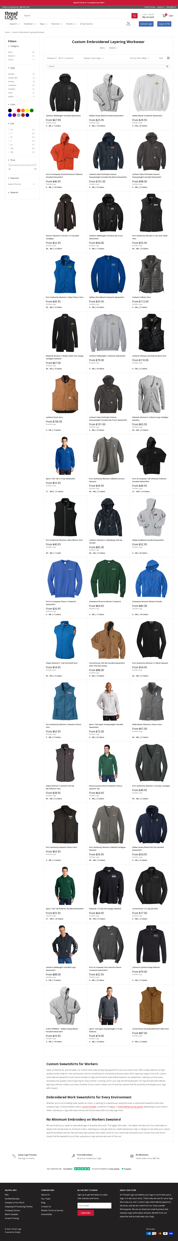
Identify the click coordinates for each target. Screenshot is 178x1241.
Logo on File (164, 23)
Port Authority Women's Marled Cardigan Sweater (107, 848)
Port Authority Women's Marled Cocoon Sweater (106, 480)
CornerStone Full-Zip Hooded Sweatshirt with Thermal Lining (107, 664)
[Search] (135, 15)
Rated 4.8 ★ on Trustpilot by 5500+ (89, 2)
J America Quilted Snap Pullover (146, 967)
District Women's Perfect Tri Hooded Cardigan (62, 237)
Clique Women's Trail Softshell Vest (61, 663)
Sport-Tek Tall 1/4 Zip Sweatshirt (60, 478)
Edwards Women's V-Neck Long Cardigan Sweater (150, 418)
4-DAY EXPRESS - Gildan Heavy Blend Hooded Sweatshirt (62, 1030)
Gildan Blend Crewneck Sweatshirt (147, 115)
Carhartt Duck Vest (54, 417)
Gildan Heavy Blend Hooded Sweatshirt (106, 115)
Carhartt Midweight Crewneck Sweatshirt (107, 356)
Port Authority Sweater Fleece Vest (61, 847)
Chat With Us (171, 7)
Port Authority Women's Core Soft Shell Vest (149, 237)
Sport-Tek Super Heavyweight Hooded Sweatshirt (106, 725)
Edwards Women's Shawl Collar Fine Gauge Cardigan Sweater (65, 357)
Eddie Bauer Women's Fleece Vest (147, 724)
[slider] (9, 165)
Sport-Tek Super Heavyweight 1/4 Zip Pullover (105, 1030)
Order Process (149, 7)
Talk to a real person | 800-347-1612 (15, 7)
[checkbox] (21, 52)
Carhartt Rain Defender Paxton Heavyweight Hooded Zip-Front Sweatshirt (108, 418)
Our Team (45, 1198)
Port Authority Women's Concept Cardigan (151, 786)
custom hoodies (89, 1106)
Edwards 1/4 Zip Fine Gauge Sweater (105, 908)
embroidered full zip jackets (130, 1106)
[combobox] (77, 15)
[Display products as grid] (168, 58)
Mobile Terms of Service (52, 1210)
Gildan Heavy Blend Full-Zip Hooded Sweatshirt (148, 848)
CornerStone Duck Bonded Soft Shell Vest (150, 1029)
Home (7, 32)
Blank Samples (11, 1214)
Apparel (13, 23)
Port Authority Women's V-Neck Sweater (150, 663)
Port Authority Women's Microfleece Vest (64, 540)
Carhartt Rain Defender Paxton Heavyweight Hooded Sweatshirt (146, 175)
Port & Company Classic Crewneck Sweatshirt (61, 602)
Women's (112, 48)
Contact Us (46, 1206)
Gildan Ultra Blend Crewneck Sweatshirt (106, 297)
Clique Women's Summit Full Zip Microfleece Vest (60, 787)
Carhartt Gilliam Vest (141, 297)
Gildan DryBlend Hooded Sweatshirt (148, 540)
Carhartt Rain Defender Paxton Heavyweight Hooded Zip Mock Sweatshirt (108, 175)
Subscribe (85, 1213)
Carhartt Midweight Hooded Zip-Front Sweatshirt (106, 237)
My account (148, 17)
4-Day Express (86, 23)
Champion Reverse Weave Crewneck (105, 601)
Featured (55, 23)
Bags (42, 23)
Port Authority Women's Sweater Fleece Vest (63, 725)
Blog (43, 1202)
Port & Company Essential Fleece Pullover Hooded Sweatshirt (64, 175)
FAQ (6, 1194)
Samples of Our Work (14, 1202)
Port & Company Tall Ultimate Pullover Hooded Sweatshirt (149, 480)
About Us (160, 7)
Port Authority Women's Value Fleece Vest (64, 297)
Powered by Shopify (12, 1232)
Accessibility (46, 1214)
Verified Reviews (12, 1198)
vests (112, 1106)
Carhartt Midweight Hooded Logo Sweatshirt (61, 968)
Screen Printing (12, 1218)
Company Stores (12, 1210)
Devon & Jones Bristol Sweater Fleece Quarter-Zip (105, 787)
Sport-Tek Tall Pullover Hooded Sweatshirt (65, 908)
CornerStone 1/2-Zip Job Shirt (145, 908)
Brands (69, 23)
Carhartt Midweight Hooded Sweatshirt (63, 115)
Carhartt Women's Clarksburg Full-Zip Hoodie (105, 541)
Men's (102, 48)
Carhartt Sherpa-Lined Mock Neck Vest (149, 356)
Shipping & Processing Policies (19, 1206)
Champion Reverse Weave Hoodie (147, 601)
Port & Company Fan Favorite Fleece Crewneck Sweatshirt (105, 968)
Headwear (28, 23)
